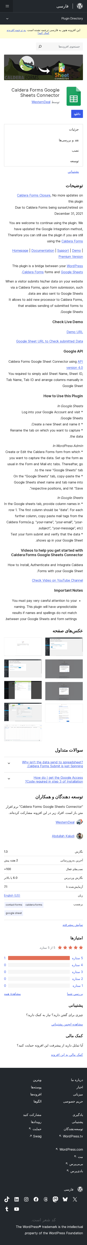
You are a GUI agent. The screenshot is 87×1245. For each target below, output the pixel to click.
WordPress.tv (71, 1136)
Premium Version (70, 257)
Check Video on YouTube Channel (57, 580)
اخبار (79, 1087)
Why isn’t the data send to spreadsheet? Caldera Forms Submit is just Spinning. (52, 764)
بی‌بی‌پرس (74, 1164)
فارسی (68, 1189)
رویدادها (36, 1122)
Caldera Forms (72, 241)
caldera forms (33, 904)
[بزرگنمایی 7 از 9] (36, 686)
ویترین (37, 1080)
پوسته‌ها (36, 1087)
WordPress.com (69, 1149)
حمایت (35, 1129)
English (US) (12, 895)
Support (63, 250)
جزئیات (74, 129)
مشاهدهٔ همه (12, 994)
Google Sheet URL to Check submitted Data (49, 341)
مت (78, 1157)
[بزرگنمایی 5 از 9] (36, 643)
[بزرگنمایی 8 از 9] (36, 708)
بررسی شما (75, 994)
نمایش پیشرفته (73, 925)
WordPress (75, 266)
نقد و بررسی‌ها (69, 140)
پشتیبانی (73, 171)
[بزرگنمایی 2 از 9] (77, 665)
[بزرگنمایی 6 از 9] (36, 665)
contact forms (14, 904)
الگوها (37, 1101)
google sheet (14, 913)
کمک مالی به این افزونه (67, 1055)
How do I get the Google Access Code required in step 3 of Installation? (54, 779)
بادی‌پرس (74, 1171)
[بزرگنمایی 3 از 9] (77, 687)
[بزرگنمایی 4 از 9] (77, 709)
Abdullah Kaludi (63, 836)
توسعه (74, 161)
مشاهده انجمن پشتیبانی (67, 1024)
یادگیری (78, 1115)
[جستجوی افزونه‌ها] (40, 46)
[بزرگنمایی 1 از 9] (77, 643)
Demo (76, 250)
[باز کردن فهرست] (6, 6)
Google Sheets (72, 272)
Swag (35, 1136)
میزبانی (78, 1094)
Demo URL (75, 332)
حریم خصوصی (73, 1101)
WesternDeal (41, 102)
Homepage (20, 250)
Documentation (42, 250)
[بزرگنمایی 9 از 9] (36, 730)
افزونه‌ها (35, 1094)
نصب (75, 150)
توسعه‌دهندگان (73, 1129)
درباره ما (77, 1080)
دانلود (77, 113)
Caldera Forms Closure (33, 195)
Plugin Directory (72, 18)
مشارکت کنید (32, 1115)
